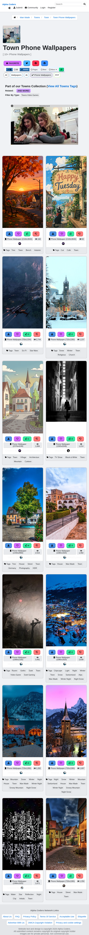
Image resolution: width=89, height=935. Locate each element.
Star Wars (34, 351)
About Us (7, 916)
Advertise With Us (16, 923)
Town (46, 17)
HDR (35, 568)
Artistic (22, 899)
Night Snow (79, 679)
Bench (28, 250)
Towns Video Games (29, 95)
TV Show (58, 457)
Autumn (37, 250)
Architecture (34, 457)
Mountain (18, 461)
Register (52, 7)
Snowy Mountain (16, 788)
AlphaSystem (30, 344)
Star (20, 894)
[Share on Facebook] (44, 63)
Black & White (71, 457)
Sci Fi (24, 351)
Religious (62, 355)
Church (72, 355)
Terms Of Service (48, 916)
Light (67, 671)
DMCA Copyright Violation (40, 923)
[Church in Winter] (66, 328)
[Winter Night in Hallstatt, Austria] (22, 756)
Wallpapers (16, 75)
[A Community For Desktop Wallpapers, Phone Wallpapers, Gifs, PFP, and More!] (15, 17)
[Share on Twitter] (26, 63)
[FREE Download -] (52, 334)
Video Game (16, 675)
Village (23, 457)
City (14, 899)
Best (44, 69)
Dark (31, 671)
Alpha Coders (9, 4)
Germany (12, 568)
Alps (80, 675)
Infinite (25, 69)
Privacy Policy (29, 916)
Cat (62, 250)
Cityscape (58, 671)
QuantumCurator (31, 243)
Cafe (69, 250)
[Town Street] (66, 869)
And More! (23, 91)
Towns (37, 17)
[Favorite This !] (60, 334)
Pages (35, 69)
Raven (14, 671)
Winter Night (66, 679)
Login (42, 7)
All (6, 75)
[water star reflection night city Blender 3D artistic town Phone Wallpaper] (22, 869)
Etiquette (82, 916)
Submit (18, 7)
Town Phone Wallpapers (64, 17)
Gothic (23, 671)
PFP (57, 75)
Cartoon (28, 461)
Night (74, 671)
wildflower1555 (74, 885)
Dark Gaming (29, 675)
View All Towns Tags (62, 86)
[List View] (16, 69)
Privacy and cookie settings (68, 923)
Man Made (25, 17)
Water (13, 894)
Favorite (13, 63)
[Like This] (70, 876)
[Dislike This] (80, 334)
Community (32, 7)
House (21, 564)
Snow (61, 351)
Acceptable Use (67, 916)
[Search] (85, 4)
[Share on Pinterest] (35, 63)
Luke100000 (31, 887)
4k (26, 75)
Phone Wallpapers (42, 75)
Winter (69, 351)
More (53, 69)
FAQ (17, 916)
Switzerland (70, 675)
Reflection (29, 894)
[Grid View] (9, 69)
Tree (13, 250)
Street (30, 564)
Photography (24, 568)
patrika (74, 450)
